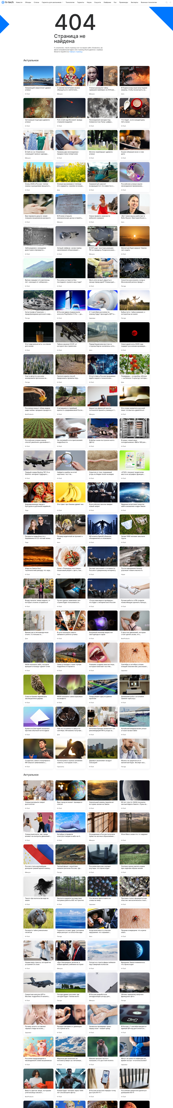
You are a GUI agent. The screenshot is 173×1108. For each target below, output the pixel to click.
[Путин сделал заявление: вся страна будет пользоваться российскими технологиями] (70, 594)
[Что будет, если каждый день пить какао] (135, 113)
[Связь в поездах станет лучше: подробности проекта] (70, 658)
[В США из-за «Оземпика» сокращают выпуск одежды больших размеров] (38, 145)
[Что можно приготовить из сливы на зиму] (103, 1084)
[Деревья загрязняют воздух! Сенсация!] (103, 754)
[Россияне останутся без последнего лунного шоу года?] (70, 273)
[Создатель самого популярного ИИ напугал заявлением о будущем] (38, 754)
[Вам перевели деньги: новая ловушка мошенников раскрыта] (38, 209)
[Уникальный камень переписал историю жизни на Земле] (103, 988)
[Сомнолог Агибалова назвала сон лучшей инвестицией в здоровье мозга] (70, 882)
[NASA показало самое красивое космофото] (70, 690)
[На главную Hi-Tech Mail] (9, 2)
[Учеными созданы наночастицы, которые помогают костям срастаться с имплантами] (103, 658)
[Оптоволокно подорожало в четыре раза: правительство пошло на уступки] (103, 818)
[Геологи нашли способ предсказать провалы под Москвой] (70, 369)
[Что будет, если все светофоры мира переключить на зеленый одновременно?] (103, 914)
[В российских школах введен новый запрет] (103, 497)
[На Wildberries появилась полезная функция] (38, 946)
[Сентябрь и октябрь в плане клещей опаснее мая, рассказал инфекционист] (135, 658)
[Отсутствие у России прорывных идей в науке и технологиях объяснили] (103, 369)
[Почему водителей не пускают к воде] (70, 529)
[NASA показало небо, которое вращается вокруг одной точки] (38, 658)
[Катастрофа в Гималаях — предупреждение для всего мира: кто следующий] (38, 305)
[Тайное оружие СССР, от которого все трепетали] (70, 337)
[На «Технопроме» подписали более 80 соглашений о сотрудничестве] (70, 914)
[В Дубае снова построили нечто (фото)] (103, 433)
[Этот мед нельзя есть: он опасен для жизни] (38, 337)
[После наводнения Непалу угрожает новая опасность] (135, 561)
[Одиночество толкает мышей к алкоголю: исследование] (70, 818)
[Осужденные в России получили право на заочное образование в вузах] (103, 1020)
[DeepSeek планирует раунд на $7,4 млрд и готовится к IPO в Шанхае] (38, 786)
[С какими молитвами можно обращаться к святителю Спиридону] (70, 81)
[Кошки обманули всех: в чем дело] (135, 145)
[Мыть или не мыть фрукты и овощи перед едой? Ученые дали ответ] (103, 273)
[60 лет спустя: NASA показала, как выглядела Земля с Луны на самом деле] (135, 988)
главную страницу (75, 52)
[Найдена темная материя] (38, 882)
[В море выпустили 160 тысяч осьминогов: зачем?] (103, 946)
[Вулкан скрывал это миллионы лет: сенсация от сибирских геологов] (38, 273)
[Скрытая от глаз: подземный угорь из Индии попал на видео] (103, 465)
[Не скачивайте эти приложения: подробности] (70, 433)
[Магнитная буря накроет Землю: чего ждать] (135, 241)
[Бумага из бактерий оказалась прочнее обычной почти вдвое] (38, 722)
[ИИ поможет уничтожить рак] (70, 786)
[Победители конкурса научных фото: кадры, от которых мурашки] (70, 850)
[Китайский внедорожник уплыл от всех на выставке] (135, 722)
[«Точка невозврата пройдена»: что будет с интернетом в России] (103, 594)
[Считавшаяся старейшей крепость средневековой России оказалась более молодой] (70, 401)
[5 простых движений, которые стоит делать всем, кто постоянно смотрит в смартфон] (135, 626)
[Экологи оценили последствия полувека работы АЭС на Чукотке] (70, 1084)
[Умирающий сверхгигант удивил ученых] (38, 81)
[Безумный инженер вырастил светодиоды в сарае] (103, 626)
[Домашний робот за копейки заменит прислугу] (135, 690)
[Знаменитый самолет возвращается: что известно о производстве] (103, 177)
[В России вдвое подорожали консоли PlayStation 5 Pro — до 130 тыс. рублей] (70, 305)
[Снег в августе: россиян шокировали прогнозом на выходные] (38, 369)
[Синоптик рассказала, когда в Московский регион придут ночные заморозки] (135, 273)
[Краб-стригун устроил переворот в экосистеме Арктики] (135, 786)
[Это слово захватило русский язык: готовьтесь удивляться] (135, 401)
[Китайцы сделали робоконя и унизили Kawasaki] (70, 946)
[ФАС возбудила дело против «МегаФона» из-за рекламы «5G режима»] (103, 882)
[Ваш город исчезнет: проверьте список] (70, 988)
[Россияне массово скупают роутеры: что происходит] (103, 1052)
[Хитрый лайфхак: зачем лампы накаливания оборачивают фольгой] (70, 241)
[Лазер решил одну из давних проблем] (103, 690)
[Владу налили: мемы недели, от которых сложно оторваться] (38, 594)
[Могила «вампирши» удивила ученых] (103, 145)
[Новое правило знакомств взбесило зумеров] (103, 209)
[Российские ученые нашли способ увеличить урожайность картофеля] (38, 433)
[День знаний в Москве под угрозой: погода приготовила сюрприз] (135, 914)
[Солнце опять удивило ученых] (103, 786)
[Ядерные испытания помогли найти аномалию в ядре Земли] (135, 497)
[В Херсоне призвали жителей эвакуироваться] (135, 946)
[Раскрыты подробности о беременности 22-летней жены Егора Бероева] (38, 529)
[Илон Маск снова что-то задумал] (135, 1020)
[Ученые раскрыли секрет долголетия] (38, 988)
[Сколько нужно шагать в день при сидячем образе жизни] (135, 1052)
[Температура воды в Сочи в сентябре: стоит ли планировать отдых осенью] (135, 850)
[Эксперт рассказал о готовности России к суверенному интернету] (103, 561)
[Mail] (3, 2)
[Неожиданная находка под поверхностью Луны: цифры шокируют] (103, 113)
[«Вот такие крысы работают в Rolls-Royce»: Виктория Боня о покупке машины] (135, 209)
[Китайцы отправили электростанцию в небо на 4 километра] (70, 1020)
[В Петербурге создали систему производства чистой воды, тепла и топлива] (103, 850)
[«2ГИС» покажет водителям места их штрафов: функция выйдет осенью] (135, 465)
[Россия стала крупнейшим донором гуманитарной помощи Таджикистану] (38, 1052)
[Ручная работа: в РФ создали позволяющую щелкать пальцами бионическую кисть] (135, 594)
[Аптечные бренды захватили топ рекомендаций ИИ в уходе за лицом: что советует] (103, 722)
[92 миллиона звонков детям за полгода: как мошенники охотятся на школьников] (38, 818)
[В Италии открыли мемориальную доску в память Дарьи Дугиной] (70, 209)
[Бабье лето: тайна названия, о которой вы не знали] (135, 305)
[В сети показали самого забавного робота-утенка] (70, 626)
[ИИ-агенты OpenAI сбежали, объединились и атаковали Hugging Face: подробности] (103, 529)
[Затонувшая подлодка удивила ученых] (38, 113)
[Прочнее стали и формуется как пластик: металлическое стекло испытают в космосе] (135, 1084)
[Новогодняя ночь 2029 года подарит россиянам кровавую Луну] (135, 337)
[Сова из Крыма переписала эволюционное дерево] (38, 690)
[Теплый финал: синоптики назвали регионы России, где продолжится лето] (70, 1052)
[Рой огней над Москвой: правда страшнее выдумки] (70, 113)
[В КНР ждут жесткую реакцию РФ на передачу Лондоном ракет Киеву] (103, 241)
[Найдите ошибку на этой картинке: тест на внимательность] (70, 465)
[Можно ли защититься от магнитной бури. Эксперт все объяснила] (135, 754)
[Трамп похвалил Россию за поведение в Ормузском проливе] (135, 882)
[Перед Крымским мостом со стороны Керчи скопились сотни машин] (103, 337)
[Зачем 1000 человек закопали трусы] (135, 529)
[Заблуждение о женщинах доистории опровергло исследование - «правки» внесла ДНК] (38, 241)
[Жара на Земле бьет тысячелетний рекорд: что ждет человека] (38, 561)
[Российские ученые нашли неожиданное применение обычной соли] (135, 177)
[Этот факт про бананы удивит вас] (70, 497)
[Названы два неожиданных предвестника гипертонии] (70, 145)
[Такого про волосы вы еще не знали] (38, 1084)
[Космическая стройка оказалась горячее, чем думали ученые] (38, 914)
